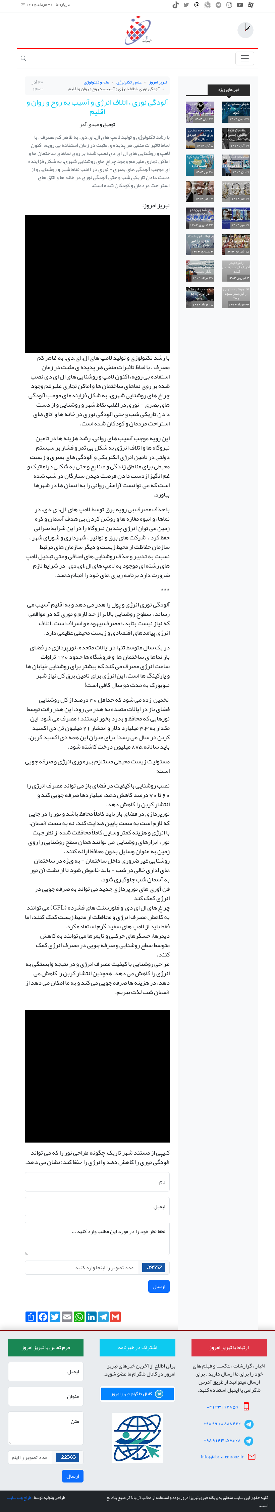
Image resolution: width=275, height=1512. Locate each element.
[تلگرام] (218, 6)
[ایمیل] (197, 6)
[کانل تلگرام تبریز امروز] (137, 1394)
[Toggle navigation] (244, 58)
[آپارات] (250, 6)
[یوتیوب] (239, 6)
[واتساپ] (207, 6)
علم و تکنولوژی (129, 82)
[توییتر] (186, 6)
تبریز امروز (158, 82)
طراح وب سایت (19, 1497)
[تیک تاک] (175, 6)
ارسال (159, 1286)
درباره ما (63, 4)
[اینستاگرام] (229, 6)
